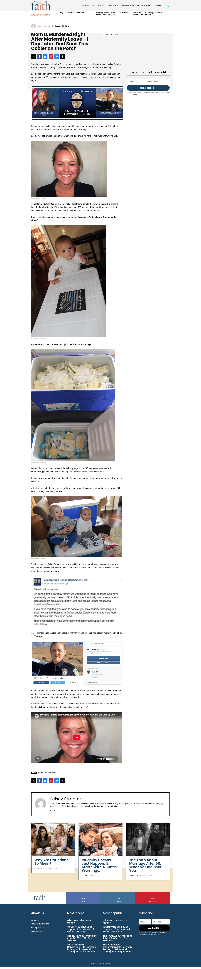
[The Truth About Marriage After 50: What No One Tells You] (148, 839)
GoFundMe (38, 633)
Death (40, 773)
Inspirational (111, 34)
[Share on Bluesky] (45, 56)
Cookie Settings (37, 931)
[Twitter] (54, 810)
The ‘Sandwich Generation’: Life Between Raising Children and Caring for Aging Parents (81, 948)
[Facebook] (50, 810)
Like (83, 893)
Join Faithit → (148, 87)
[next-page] (64, 16)
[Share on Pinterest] (51, 56)
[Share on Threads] (62, 56)
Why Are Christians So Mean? (72, 12)
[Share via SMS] (56, 56)
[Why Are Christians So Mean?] (53, 839)
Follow (118, 893)
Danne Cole (38, 868)
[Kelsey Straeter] (34, 26)
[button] (167, 5)
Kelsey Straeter (43, 26)
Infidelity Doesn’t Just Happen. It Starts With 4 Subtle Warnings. (112, 13)
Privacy (135, 94)
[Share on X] (33, 56)
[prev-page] (61, 16)
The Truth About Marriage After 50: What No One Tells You (147, 13)
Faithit (84, 875)
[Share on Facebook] (39, 56)
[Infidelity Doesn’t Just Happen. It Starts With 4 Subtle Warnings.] (100, 839)
